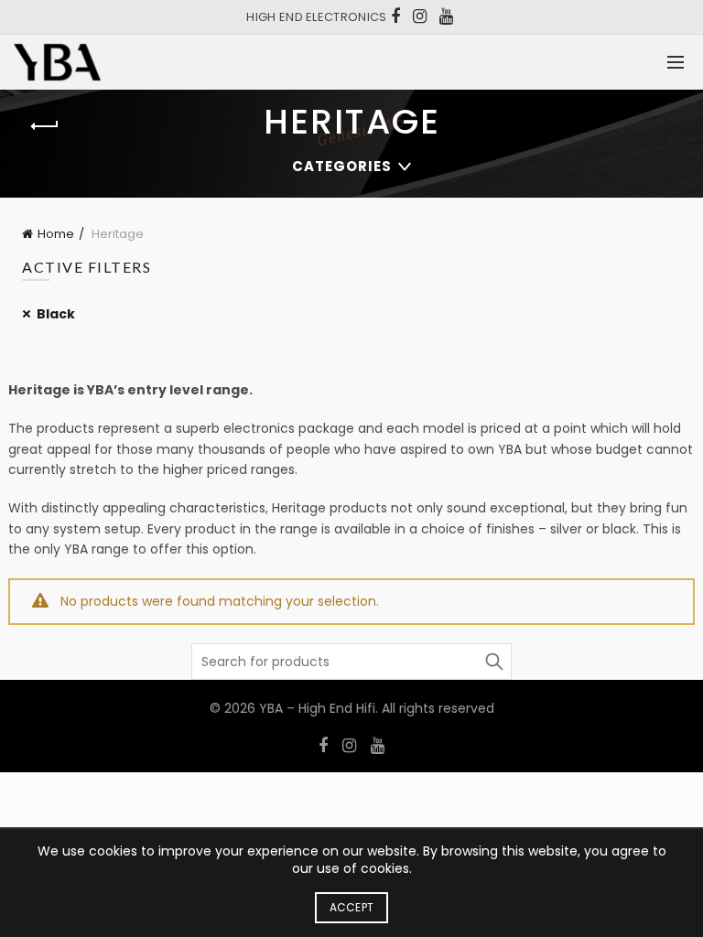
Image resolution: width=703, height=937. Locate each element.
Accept (352, 907)
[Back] (45, 126)
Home (56, 233)
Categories (342, 166)
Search (493, 661)
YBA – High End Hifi (317, 708)
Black (56, 314)
